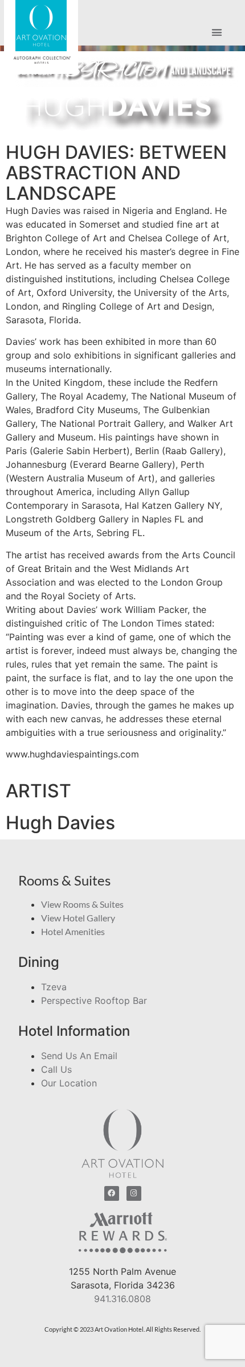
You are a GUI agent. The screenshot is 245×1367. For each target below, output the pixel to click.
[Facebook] (111, 1193)
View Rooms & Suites (82, 904)
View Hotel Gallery (78, 917)
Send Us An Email (79, 1055)
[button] (217, 32)
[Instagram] (133, 1193)
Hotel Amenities (73, 931)
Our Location (69, 1083)
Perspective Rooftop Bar (94, 1000)
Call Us (56, 1069)
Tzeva (54, 987)
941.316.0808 (122, 1298)
